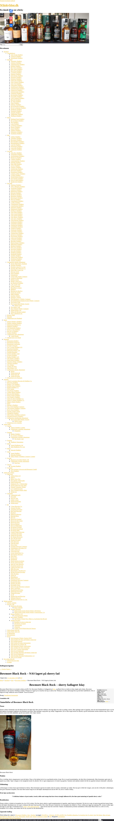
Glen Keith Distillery (16, 215)
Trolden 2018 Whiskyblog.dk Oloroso (25, 628)
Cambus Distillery (16, 159)
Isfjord (12, 371)
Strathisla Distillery (16, 252)
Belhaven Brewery (16, 514)
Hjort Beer (14, 556)
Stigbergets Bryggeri (16, 591)
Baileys (13, 477)
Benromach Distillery (17, 198)
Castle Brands (15, 336)
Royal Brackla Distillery (17, 106)
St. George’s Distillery (17, 435)
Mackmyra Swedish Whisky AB (20, 460)
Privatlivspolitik (4, 818)
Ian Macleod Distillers (17, 283)
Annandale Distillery (16, 154)
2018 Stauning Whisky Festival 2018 (21, 638)
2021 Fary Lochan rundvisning (19, 649)
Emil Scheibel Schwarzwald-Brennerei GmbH (24, 469)
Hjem (1, 680)
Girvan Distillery (15, 165)
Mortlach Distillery (16, 246)
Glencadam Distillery (17, 85)
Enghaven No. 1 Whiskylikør (19, 484)
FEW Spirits (10, 389)
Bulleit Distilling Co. (13, 387)
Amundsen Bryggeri (16, 509)
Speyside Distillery (16, 251)
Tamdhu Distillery (16, 255)
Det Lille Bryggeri (16, 538)
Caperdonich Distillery (17, 201)
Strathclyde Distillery (17, 182)
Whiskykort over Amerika (14, 423)
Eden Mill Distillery (16, 164)
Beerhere (13, 513)
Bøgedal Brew (15, 516)
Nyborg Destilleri (12, 355)
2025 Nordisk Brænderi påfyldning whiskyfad (24, 652)
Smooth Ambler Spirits (13, 411)
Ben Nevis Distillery (16, 67)
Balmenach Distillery (17, 191)
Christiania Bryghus (16, 533)
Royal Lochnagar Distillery (18, 108)
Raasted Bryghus (15, 582)
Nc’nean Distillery (16, 101)
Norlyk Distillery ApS (13, 353)
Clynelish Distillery (16, 72)
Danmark (6, 339)
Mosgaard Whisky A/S (13, 350)
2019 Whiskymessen (16, 641)
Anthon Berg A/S (16, 476)
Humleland (14, 559)
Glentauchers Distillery (17, 233)
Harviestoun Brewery (17, 554)
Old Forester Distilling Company (16, 408)
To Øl (12, 595)
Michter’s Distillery (12, 405)
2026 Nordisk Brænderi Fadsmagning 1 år (22, 656)
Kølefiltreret (3, 816)
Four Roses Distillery (13, 390)
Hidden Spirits (15, 280)
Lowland (9, 151)
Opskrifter (10, 493)
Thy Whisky (10, 365)
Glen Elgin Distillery (16, 212)
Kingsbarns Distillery (17, 172)
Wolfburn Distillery (16, 116)
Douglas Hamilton (16, 265)
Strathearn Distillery (16, 109)
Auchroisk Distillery (16, 188)
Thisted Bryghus (15, 593)
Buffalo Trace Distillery (13, 386)
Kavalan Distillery (16, 466)
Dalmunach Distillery (17, 209)
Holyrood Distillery (16, 170)
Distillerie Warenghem (17, 442)
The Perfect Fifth (15, 302)
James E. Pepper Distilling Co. (15, 400)
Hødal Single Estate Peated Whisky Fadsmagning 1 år (29, 612)
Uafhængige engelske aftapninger (20, 437)
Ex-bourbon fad (82, 815)
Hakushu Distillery (16, 455)
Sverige (9, 458)
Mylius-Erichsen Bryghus (18, 572)
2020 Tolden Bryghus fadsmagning (21, 643)
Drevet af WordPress (15, 818)
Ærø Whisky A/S (12, 368)
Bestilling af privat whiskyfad (22, 622)
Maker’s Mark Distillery (14, 402)
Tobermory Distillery (16, 132)
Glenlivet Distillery (16, 228)
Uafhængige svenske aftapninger (20, 461)
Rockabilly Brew (15, 585)
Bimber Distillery (15, 434)
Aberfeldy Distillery (16, 61)
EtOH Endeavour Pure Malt (18, 485)
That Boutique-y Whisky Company (21, 299)
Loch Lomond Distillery (17, 98)
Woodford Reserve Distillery (15, 416)
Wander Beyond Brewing (18, 596)
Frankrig (9, 440)
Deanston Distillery (16, 77)
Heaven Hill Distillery (13, 394)
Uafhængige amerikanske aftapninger (17, 418)
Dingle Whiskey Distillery (14, 321)
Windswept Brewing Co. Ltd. (19, 599)
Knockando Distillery (17, 236)
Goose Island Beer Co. (17, 553)
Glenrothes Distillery (16, 231)
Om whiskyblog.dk (9, 659)
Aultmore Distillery (16, 190)
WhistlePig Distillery (13, 413)
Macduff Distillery (16, 100)
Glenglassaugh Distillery (17, 88)
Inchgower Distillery (16, 235)
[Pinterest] (11, 18)
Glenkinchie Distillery (17, 169)
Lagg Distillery (15, 124)
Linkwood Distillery (16, 238)
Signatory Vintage (16, 297)
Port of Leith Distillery (17, 180)
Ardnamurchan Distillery (18, 64)
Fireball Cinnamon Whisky (18, 487)
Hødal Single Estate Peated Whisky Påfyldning (27, 611)
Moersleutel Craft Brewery (18, 570)
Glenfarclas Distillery (17, 225)
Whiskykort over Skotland (14, 318)
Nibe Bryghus (15, 574)
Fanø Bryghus (15, 543)
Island (9, 117)
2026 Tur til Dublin (16, 657)
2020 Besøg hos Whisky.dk (18, 644)
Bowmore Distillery (16, 140)
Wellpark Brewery (16, 598)
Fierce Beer (14, 545)
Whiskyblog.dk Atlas (13, 660)
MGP (8, 403)
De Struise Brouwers (16, 537)
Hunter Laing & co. (16, 281)
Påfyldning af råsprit (20, 623)
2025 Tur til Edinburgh (17, 654)
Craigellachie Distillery (17, 206)
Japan (8, 452)
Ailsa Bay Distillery (16, 153)
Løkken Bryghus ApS (17, 567)
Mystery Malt (11, 315)
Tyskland (9, 468)
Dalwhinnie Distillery (17, 76)
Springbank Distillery (17, 58)
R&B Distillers (15, 294)
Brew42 (13, 517)
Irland (5, 320)
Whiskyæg (14, 492)
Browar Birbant (15, 524)
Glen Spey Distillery (16, 219)
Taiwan (9, 464)
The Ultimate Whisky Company (20, 308)
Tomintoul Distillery (16, 259)
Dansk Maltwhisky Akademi (19, 264)
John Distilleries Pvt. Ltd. (18, 447)
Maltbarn (13, 289)
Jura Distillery (15, 122)
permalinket (61, 816)
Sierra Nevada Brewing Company (20, 586)
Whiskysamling (8, 601)
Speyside (9, 183)
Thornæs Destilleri (12, 363)
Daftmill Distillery (16, 162)
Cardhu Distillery (15, 202)
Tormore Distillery (16, 260)
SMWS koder (18, 305)
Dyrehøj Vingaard (12, 345)
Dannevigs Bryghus (16, 535)
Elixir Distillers (15, 273)
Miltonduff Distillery (16, 244)
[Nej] (102, 820)
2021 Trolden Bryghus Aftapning (20, 648)
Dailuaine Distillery (16, 207)
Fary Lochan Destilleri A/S (14, 347)
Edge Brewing (15, 541)
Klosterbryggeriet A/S (17, 566)
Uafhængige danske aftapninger (16, 370)
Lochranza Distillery (16, 125)
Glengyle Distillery (16, 56)
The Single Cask (15, 307)
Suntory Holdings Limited (40, 816)
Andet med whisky (9, 472)
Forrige (3, 669)
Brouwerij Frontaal (16, 519)
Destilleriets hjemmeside (11, 695)
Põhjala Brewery (15, 578)
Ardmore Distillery (16, 63)
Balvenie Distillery (16, 193)
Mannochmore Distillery (17, 243)
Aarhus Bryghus (15, 376)
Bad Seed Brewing (16, 511)
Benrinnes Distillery (16, 196)
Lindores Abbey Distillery (18, 174)
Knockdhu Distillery (16, 96)
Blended (9, 317)
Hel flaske (99, 815)
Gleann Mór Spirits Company (19, 276)
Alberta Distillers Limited (18, 427)
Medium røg (10, 816)
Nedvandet (22, 816)
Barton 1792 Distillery (13, 384)
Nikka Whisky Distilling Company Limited (23, 456)
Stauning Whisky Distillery (14, 362)
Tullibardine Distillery (17, 114)
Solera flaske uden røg (13, 631)
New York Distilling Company (15, 407)
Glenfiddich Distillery (17, 227)
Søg (1, 44)
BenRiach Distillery (16, 194)
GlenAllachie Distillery (17, 220)
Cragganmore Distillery (17, 204)
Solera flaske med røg (13, 630)
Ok (100, 820)
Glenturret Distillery (16, 93)
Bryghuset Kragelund (17, 529)
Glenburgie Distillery (17, 222)
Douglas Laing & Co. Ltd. (18, 267)
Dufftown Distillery (16, 210)
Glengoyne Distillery (16, 90)
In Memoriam (11, 633)
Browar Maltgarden (16, 525)
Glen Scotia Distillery (17, 55)
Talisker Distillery (16, 130)
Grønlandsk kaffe (15, 495)
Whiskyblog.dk (9, 5)
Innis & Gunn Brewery (17, 564)
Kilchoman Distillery (16, 146)
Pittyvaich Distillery (16, 247)
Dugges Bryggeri (15, 540)
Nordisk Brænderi (12, 352)
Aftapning (17, 627)
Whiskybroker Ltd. (16, 310)
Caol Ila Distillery (16, 145)
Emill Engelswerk (16, 482)
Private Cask (10, 604)
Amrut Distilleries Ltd (17, 445)
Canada (9, 426)
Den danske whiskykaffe (18, 480)
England (9, 432)
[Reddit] (11, 22)
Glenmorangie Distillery (17, 92)
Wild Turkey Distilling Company (16, 415)
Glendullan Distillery (16, 223)
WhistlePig (17, 431)
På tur (8, 636)
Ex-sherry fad (92, 815)
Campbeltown (11, 53)
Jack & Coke (14, 498)
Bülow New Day (15, 479)
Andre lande (7, 424)
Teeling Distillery (12, 333)
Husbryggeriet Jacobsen (17, 561)
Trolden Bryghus (12, 366)
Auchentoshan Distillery (17, 156)
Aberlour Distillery (16, 185)
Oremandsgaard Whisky (21, 615)
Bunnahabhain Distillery (17, 143)
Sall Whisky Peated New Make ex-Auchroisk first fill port (30, 619)
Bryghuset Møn (15, 530)
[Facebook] (11, 11)
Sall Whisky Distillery (13, 358)
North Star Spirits (15, 292)
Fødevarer (10, 474)
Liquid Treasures (15, 286)
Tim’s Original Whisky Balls (19, 490)
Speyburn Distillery (16, 249)
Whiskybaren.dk (15, 373)
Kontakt (9, 662)
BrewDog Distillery (16, 71)
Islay (8, 135)
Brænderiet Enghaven (13, 342)
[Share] (11, 25)
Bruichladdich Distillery (17, 141)
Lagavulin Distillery (16, 148)
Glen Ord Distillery (16, 84)
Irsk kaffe (13, 496)
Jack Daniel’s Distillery (13, 397)
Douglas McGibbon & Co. (18, 268)
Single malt (29, 816)
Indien (9, 443)
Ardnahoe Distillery (16, 138)
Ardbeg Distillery (15, 137)
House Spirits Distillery (13, 395)
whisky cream (15, 500)
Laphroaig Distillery (16, 149)
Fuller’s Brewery (15, 550)
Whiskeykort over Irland (14, 337)
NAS (16, 816)
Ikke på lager (106, 815)
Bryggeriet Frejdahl (16, 527)
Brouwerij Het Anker (17, 521)
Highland (9, 59)
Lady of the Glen (15, 284)
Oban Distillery (15, 103)
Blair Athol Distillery (16, 69)
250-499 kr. (45, 815)
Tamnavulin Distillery (17, 257)
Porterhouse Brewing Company (19, 580)
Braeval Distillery (16, 199)
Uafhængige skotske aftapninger (16, 262)
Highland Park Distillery (17, 119)
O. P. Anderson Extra (17, 488)
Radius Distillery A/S (13, 357)
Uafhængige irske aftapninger (15, 334)
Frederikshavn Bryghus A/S (18, 548)
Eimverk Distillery (16, 450)
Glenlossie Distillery (16, 230)
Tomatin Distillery (16, 112)
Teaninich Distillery (16, 111)
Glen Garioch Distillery (17, 82)
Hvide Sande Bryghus (17, 562)
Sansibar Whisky (15, 296)
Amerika (6, 379)
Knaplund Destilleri (12, 349)
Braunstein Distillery (13, 341)
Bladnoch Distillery (16, 157)
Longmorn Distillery (16, 239)
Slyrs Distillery (15, 471)
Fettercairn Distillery (16, 80)
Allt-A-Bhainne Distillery (18, 186)
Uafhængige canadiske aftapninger (20, 429)
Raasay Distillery (15, 127)
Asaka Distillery (15, 453)
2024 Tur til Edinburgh (17, 651)
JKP (21, 678)
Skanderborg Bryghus (17, 590)
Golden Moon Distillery (14, 392)
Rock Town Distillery (13, 410)
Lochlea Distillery (16, 175)
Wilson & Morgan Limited (18, 312)
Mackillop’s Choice (16, 288)
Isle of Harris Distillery (17, 120)
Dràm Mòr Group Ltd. (17, 270)
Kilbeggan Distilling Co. (14, 325)
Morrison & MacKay (17, 291)
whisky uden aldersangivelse (31, 806)
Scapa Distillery (15, 129)
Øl (8, 505)
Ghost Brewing (15, 551)
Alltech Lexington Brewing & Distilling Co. (19, 381)
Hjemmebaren (11, 635)
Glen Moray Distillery (17, 217)
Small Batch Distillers (13, 360)
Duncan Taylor (15, 272)
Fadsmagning (18, 625)
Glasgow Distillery (16, 167)
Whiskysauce (14, 503)
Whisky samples (11, 603)
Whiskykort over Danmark (14, 378)
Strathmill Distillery (16, 254)
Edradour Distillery (16, 79)
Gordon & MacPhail (16, 278)
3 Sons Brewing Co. (16, 506)
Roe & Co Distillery (12, 331)
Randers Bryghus (15, 583)
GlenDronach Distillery (17, 87)
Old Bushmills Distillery (14, 328)
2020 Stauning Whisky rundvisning (21, 646)
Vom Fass (17, 463)
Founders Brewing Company (19, 546)
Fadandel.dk (14, 275)
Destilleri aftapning (72, 815)
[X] (11, 14)
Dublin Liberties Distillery (14, 323)
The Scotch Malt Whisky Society (20, 304)
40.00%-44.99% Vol (60, 815)
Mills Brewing (15, 569)
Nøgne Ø (13, 575)
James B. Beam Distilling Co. (15, 398)
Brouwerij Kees (15, 522)
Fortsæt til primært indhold (7, 1)
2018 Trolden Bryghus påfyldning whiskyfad (23, 639)
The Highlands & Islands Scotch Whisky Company (25, 300)
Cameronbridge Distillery (18, 161)
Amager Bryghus (15, 508)
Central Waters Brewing (17, 532)
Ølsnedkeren (14, 577)
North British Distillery (17, 177)
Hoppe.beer (14, 558)
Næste (9, 669)
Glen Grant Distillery (17, 214)
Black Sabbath (18, 607)
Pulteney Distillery (16, 104)
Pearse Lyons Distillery (13, 329)
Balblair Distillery (16, 66)
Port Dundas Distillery (17, 178)
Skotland (6, 51)
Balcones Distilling (12, 382)
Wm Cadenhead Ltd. (16, 313)
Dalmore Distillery (16, 74)
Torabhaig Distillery (16, 133)
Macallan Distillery (16, 241)
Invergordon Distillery (17, 95)
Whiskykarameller (16, 501)
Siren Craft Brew (15, 588)
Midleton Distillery (12, 326)
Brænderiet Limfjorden (13, 344)
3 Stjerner (51, 815)
